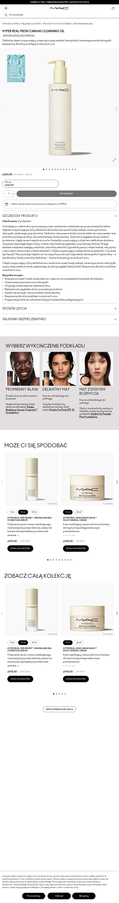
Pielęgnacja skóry (31, 24)
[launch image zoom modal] (114, 160)
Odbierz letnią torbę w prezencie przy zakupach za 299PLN (59, 2)
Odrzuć (59, 896)
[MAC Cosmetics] (59, 8)
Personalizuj (33, 896)
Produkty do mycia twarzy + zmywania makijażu (68, 24)
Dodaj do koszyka (20, 548)
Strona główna (10, 24)
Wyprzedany (66, 194)
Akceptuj (84, 896)
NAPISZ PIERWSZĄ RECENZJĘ (59, 709)
